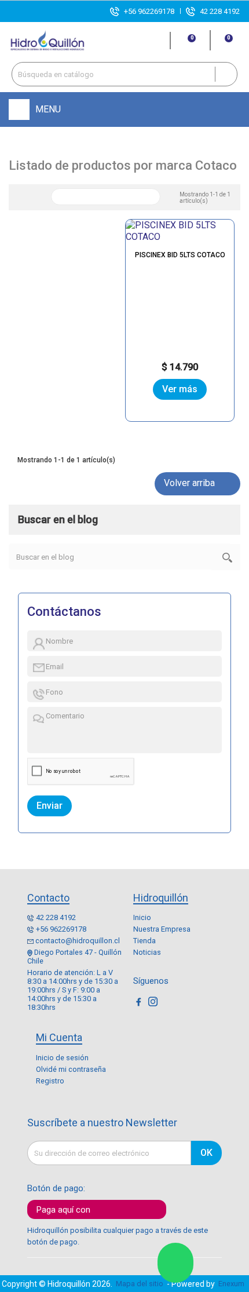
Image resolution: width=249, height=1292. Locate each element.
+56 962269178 (149, 11)
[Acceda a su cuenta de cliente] (156, 40)
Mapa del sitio (139, 1283)
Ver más (179, 389)
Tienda (144, 940)
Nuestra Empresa (162, 929)
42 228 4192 (220, 11)
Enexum (233, 1283)
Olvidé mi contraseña (71, 1069)
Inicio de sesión (62, 1057)
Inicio (142, 917)
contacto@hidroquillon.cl (77, 940)
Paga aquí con (63, 1210)
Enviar (49, 805)
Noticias (147, 952)
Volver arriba (197, 483)
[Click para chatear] (175, 1263)
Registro (50, 1080)
